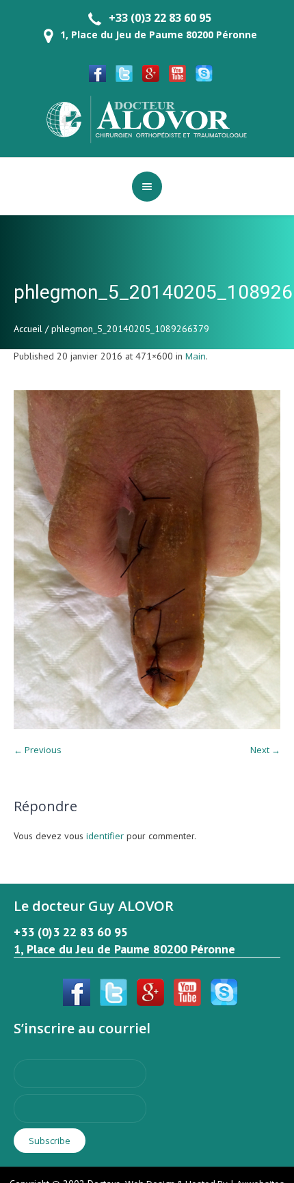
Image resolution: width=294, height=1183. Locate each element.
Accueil (28, 329)
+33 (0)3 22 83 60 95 (160, 17)
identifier (105, 836)
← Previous (38, 750)
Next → (265, 750)
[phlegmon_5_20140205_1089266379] (147, 560)
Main (195, 356)
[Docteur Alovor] (147, 118)
